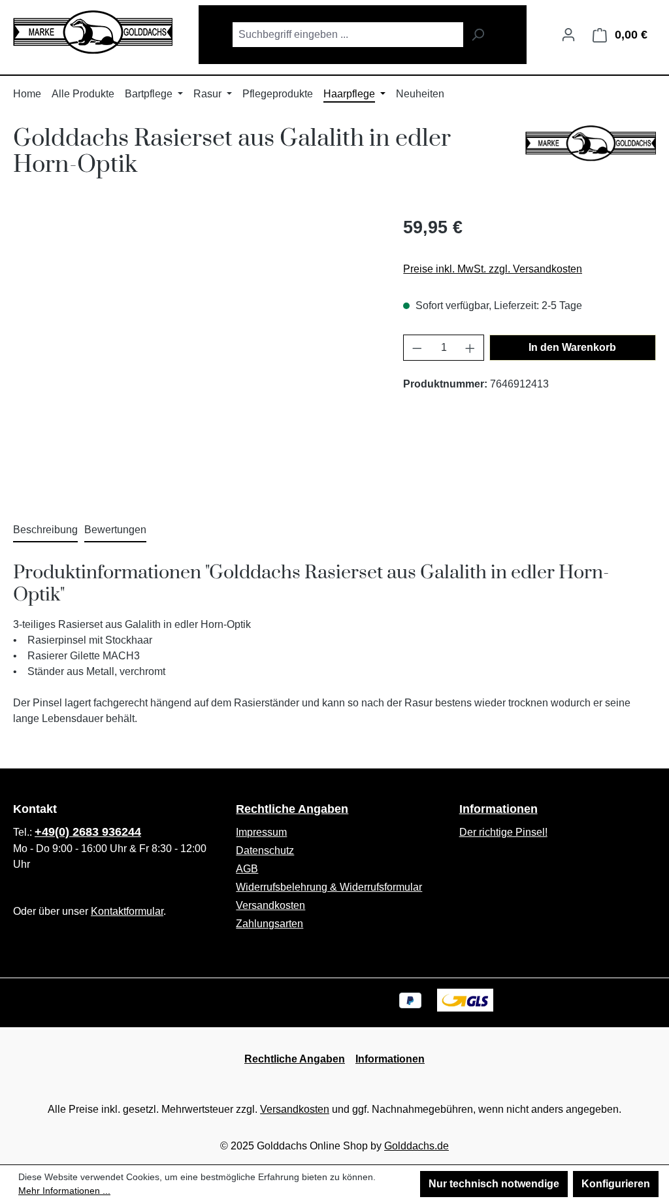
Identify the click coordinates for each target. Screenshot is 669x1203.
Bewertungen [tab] (115, 529)
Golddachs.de (416, 1145)
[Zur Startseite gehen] (92, 32)
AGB (247, 868)
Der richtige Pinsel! (503, 832)
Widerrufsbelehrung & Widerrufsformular (329, 887)
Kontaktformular (127, 911)
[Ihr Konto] (568, 35)
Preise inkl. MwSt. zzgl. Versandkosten (492, 268)
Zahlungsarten (269, 923)
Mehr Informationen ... (64, 1190)
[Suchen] (478, 35)
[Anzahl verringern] (417, 348)
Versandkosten (270, 905)
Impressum (261, 832)
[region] (195, 354)
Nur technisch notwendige (494, 1183)
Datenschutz (265, 850)
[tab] (45, 530)
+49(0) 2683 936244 (88, 831)
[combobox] (347, 35)
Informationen (498, 809)
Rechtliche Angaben (292, 809)
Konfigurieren (615, 1183)
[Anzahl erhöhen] (470, 348)
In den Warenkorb (572, 347)
